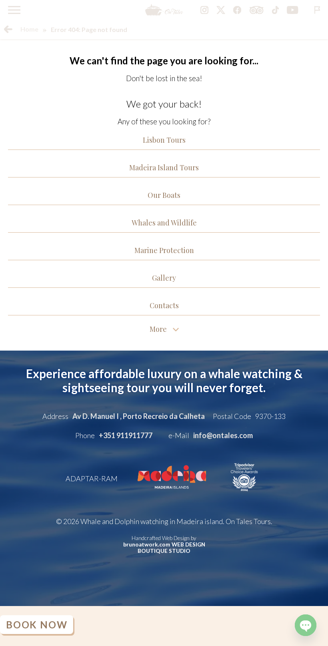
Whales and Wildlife (164, 222)
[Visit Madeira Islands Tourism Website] (172, 494)
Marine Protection (164, 250)
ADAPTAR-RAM (92, 478)
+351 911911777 (125, 435)
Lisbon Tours (164, 140)
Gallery (164, 278)
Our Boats (164, 195)
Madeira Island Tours (164, 167)
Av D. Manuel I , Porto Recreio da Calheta (138, 416)
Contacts (164, 305)
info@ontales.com (223, 435)
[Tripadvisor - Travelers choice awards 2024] (244, 494)
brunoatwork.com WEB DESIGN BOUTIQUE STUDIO (164, 547)
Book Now (38, 624)
